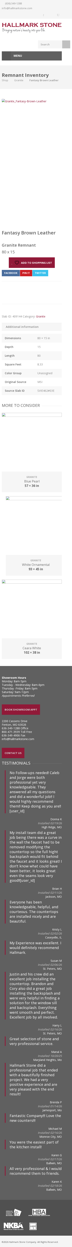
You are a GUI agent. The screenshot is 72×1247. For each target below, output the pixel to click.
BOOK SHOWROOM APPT (21, 709)
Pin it (26, 273)
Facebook (10, 273)
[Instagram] (51, 15)
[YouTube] (58, 15)
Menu (17, 56)
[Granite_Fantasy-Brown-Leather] (24, 101)
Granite (18, 80)
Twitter (40, 273)
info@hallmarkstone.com (17, 8)
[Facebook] (43, 15)
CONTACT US (13, 753)
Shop (5, 80)
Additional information (22, 327)
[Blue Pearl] (32, 443)
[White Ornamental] (36, 526)
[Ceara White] (32, 609)
